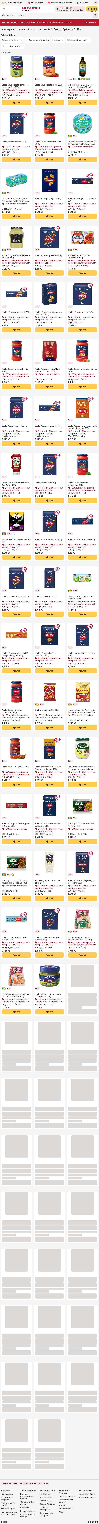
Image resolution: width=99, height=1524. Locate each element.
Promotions (26, 29)
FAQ (61, 1512)
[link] (34, 1483)
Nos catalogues (8, 1508)
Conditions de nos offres (28, 1503)
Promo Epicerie (43, 29)
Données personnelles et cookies (27, 1496)
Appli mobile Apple (87, 1494)
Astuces (62, 1505)
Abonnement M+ (66, 1508)
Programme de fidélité (8, 1504)
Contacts (24, 1507)
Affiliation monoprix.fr (45, 1508)
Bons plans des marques (46, 1514)
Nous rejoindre (46, 1497)
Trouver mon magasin (7, 1498)
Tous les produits (9, 29)
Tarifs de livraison (67, 1496)
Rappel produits (27, 1511)
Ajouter (16, 102)
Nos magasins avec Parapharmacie (10, 1513)
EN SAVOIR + (90, 22)
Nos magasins (7, 1494)
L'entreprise (45, 1494)
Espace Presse (46, 1500)
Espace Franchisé (47, 1504)
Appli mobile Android (88, 1497)
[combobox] (47, 15)
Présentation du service (66, 1500)
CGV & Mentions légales (27, 1515)
